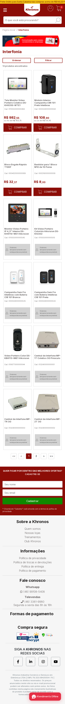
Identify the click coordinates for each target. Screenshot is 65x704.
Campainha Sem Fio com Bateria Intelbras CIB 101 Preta (45, 294)
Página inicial (8, 30)
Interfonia (23, 30)
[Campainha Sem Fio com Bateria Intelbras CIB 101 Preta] (47, 276)
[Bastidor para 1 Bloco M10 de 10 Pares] (47, 148)
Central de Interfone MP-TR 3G (17, 420)
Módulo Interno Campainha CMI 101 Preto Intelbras (45, 103)
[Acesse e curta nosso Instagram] (44, 661)
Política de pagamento (32, 570)
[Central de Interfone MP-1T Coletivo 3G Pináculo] (47, 340)
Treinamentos (32, 537)
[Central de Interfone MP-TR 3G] (17, 403)
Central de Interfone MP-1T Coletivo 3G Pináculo (47, 356)
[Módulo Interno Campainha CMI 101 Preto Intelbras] (47, 84)
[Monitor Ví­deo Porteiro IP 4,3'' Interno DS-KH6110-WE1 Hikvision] (17, 213)
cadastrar (32, 501)
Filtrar (48, 60)
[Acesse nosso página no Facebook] (20, 661)
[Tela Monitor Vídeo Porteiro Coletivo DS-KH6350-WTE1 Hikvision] (17, 84)
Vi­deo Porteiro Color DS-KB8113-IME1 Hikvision (17, 356)
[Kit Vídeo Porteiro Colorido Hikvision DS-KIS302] (47, 213)
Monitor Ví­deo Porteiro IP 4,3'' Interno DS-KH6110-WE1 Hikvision (16, 231)
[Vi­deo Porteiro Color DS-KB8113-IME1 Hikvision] (17, 340)
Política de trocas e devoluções (32, 562)
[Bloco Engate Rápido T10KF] (17, 148)
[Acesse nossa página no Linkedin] (32, 661)
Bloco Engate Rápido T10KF (15, 165)
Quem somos (32, 528)
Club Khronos (32, 541)
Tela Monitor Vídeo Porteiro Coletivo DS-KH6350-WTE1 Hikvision (15, 104)
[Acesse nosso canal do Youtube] (57, 661)
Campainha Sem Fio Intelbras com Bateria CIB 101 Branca (15, 294)
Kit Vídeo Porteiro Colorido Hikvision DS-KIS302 (46, 231)
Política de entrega (32, 566)
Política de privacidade (32, 558)
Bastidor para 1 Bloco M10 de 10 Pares (45, 165)
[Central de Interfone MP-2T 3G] (47, 403)
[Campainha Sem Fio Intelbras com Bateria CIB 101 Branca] (17, 276)
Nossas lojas (32, 533)
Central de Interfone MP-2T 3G (47, 420)
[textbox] (32, 20)
